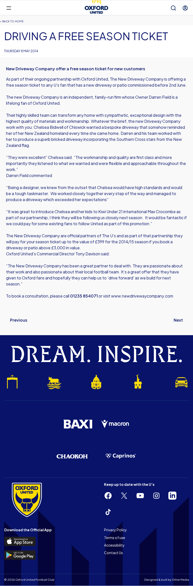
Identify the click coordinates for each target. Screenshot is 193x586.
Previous (18, 320)
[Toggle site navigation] (8, 7)
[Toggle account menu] (185, 8)
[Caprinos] (120, 456)
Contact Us (113, 552)
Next (178, 320)
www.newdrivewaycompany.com (142, 296)
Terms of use (114, 537)
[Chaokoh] (72, 456)
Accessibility (114, 545)
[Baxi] (77, 424)
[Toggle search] (173, 8)
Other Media (180, 579)
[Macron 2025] (115, 424)
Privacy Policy (115, 530)
